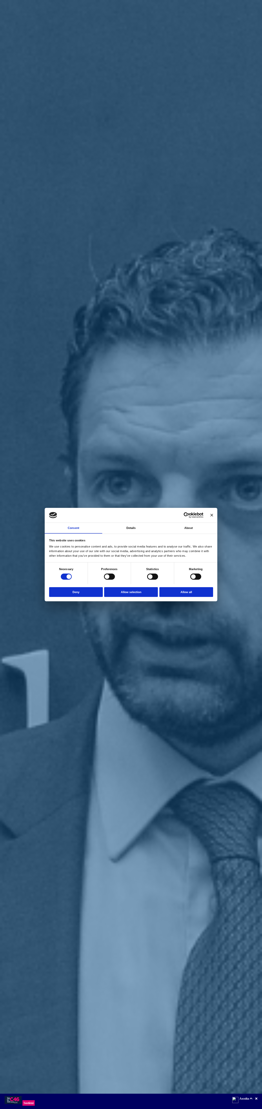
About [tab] (188, 527)
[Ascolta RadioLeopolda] (235, 1100)
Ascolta (244, 1098)
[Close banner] (211, 515)
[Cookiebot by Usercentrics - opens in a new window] (186, 515)
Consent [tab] (73, 527)
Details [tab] (131, 527)
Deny (76, 591)
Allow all (186, 591)
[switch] (109, 577)
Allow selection (131, 591)
